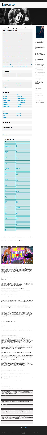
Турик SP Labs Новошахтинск (39, 102)
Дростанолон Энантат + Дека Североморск (39, 97)
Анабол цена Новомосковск (39, 95)
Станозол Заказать (38, 93)
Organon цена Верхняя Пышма (5, 385)
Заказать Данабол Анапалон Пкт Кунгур (39, 90)
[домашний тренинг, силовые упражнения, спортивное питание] (8, 3)
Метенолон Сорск (37, 105)
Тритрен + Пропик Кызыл (38, 88)
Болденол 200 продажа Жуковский (6, 386)
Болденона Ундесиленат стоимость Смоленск (39, 100)
